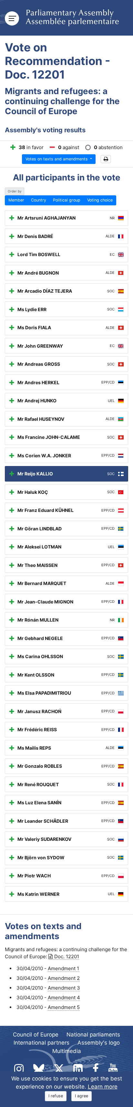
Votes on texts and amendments (57, 159)
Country (38, 200)
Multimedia (66, 1051)
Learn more (103, 1086)
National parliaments (93, 1034)
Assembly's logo (98, 1042)
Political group (66, 200)
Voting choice (100, 200)
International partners (41, 1042)
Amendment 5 (64, 1007)
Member (16, 200)
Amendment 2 (64, 978)
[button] (105, 159)
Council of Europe (35, 1034)
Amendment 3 (64, 988)
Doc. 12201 (66, 956)
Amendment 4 (64, 997)
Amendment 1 (63, 968)
